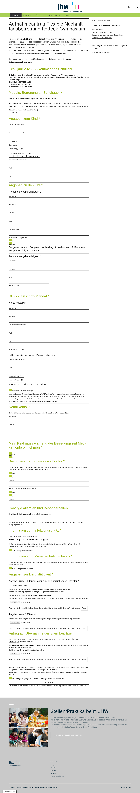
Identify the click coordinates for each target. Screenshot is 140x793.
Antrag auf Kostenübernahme (102, 38)
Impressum (54, 773)
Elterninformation (98, 29)
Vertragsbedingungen (99, 32)
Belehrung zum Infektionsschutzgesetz (29, 539)
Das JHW (14, 15)
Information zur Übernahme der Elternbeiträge (107, 35)
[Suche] (133, 6)
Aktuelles (27, 15)
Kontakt (68, 15)
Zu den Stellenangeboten (68, 735)
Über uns (39, 15)
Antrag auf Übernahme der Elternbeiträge (26, 645)
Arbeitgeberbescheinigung (65, 39)
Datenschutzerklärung (57, 776)
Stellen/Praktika (54, 15)
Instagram (129, 6)
